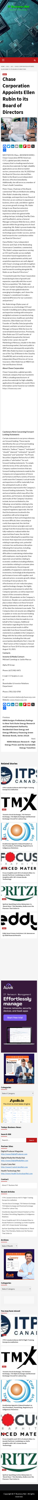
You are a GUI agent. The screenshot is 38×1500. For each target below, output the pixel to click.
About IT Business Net (10, 1185)
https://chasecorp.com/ (12, 388)
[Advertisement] (19, 32)
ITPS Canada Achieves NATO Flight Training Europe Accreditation (17, 1199)
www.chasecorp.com (18, 700)
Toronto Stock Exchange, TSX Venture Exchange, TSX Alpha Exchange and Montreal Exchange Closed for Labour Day (19, 816)
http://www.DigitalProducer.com (14, 1154)
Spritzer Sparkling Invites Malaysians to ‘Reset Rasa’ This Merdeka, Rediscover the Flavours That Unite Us (18, 906)
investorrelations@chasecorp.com (21, 697)
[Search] (34, 60)
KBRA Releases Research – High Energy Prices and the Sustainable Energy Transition (20, 743)
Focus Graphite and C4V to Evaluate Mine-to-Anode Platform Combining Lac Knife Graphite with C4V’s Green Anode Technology (19, 876)
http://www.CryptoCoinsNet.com (14, 1167)
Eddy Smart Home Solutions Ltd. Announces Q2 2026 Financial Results (19, 934)
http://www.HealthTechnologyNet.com (17, 1173)
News (4, 74)
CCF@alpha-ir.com (15, 676)
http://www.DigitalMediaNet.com (14, 1160)
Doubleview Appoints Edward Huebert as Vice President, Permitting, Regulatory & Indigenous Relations (18, 846)
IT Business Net (18, 7)
